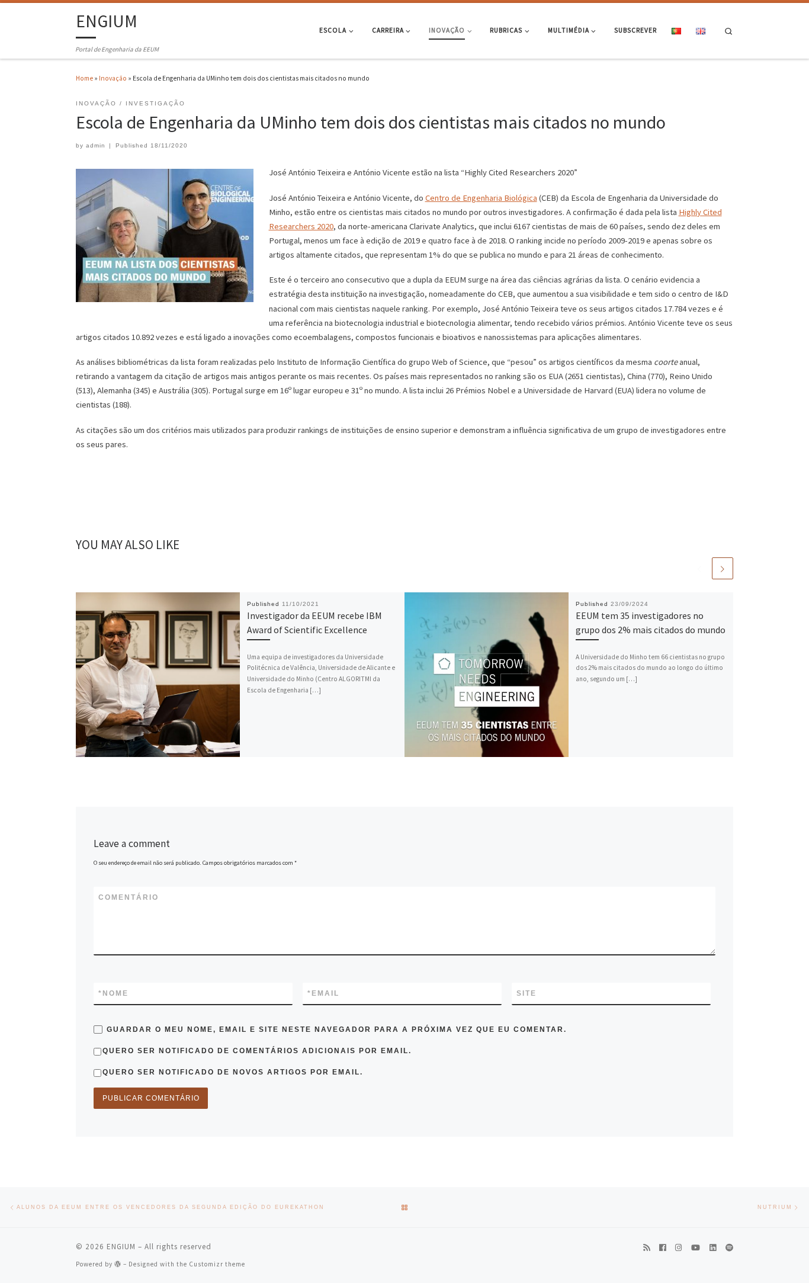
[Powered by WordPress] (117, 1263)
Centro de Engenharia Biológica (481, 198)
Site (526, 993)
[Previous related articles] (699, 568)
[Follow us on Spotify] (729, 1248)
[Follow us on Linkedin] (713, 1248)
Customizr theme (217, 1264)
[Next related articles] (722, 568)
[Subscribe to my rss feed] (646, 1248)
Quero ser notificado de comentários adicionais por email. (257, 1051)
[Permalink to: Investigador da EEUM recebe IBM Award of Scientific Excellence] (158, 674)
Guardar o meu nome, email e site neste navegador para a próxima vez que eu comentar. (337, 1029)
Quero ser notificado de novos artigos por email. (232, 1072)
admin (95, 145)
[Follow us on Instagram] (678, 1248)
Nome (113, 993)
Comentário (128, 897)
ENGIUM (121, 1247)
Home (84, 78)
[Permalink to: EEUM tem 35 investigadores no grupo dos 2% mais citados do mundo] (486, 674)
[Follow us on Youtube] (695, 1248)
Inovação (113, 78)
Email (323, 993)
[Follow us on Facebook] (662, 1248)
